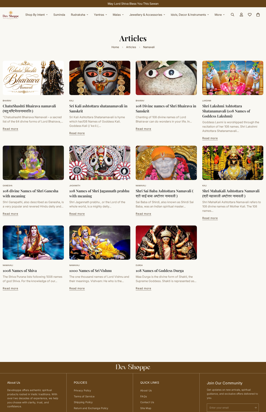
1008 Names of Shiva (20, 270)
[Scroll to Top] (259, 392)
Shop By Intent (35, 14)
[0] (258, 14)
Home (115, 47)
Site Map (145, 408)
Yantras (99, 14)
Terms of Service (84, 396)
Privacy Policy (82, 390)
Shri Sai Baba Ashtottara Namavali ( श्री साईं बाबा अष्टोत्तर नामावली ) (164, 193)
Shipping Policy (83, 402)
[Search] (232, 15)
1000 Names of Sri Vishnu (90, 270)
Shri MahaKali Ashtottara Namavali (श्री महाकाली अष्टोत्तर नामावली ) (230, 193)
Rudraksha (78, 14)
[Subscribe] (255, 407)
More (218, 14)
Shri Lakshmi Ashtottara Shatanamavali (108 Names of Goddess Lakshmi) (226, 110)
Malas (117, 14)
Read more (10, 128)
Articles (131, 47)
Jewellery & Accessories (145, 14)
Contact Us (147, 402)
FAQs (143, 396)
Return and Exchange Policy (91, 408)
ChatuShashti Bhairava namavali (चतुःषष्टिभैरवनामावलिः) (29, 108)
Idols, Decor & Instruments (188, 14)
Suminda (59, 14)
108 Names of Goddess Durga (160, 270)
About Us (146, 390)
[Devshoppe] (11, 14)
